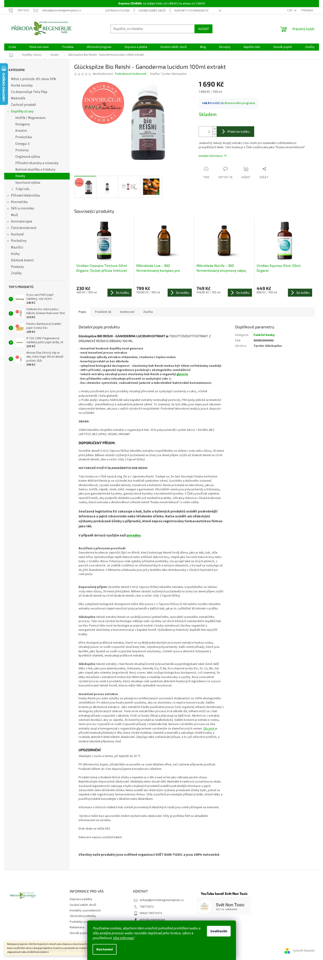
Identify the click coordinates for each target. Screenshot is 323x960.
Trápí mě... (23, 189)
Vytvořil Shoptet (304, 951)
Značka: (168, 74)
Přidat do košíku (238, 131)
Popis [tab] (82, 312)
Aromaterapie (21, 221)
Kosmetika (19, 201)
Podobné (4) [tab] (103, 312)
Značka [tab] (148, 312)
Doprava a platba (117, 11)
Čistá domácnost (24, 227)
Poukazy (17, 266)
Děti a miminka (22, 208)
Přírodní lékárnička (25, 195)
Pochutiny (18, 240)
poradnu (134, 535)
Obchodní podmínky (83, 916)
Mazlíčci (17, 247)
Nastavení (104, 949)
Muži (14, 215)
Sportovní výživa (27, 182)
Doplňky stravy (22, 111)
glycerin (182, 374)
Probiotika (23, 137)
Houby (20, 175)
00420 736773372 (151, 913)
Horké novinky (22, 85)
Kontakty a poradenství (191, 11)
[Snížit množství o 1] (214, 134)
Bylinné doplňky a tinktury (35, 169)
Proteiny (22, 150)
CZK (290, 10)
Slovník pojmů (79, 933)
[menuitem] (12, 47)
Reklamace (77, 927)
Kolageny (22, 124)
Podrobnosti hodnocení (130, 74)
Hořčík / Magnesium (30, 117)
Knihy (15, 253)
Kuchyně (17, 234)
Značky (16, 273)
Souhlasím (218, 931)
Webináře (18, 98)
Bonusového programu (240, 103)
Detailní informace (211, 156)
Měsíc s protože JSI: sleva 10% (33, 79)
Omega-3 (22, 143)
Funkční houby (264, 335)
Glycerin (208, 728)
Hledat (203, 29)
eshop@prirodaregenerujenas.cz (162, 900)
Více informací (123, 938)
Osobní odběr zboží (152, 11)
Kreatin (21, 130)
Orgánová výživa (27, 156)
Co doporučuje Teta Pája (29, 91)
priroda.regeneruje (152, 919)
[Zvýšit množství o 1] (214, 129)
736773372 (147, 907)
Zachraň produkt (23, 104)
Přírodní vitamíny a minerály (36, 163)
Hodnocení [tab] (127, 312)
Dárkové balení (22, 260)
